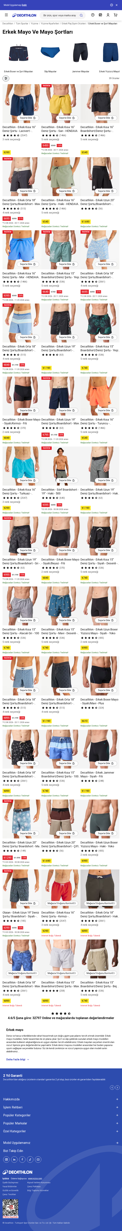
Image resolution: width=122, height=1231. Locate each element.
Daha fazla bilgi (15, 1059)
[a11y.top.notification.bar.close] (116, 5)
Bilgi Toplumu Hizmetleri (38, 1190)
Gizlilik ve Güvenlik (10, 1190)
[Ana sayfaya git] (24, 15)
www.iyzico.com (35, 1179)
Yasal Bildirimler (10, 1186)
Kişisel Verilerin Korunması (39, 1182)
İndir (24, 5)
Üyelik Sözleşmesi (10, 1182)
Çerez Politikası (34, 1186)
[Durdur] (111, 5)
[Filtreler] (6, 78)
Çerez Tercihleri (9, 1194)
